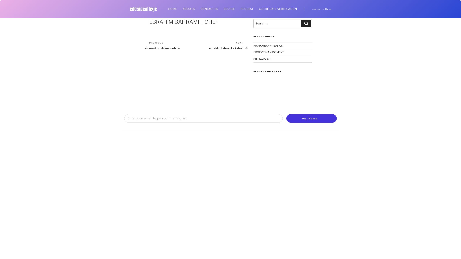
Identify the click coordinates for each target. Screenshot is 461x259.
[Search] (306, 23)
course (229, 9)
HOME (172, 9)
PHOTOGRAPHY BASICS (268, 45)
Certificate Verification (278, 9)
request (247, 9)
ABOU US (189, 9)
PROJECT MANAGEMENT (268, 52)
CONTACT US (209, 9)
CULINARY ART (262, 59)
